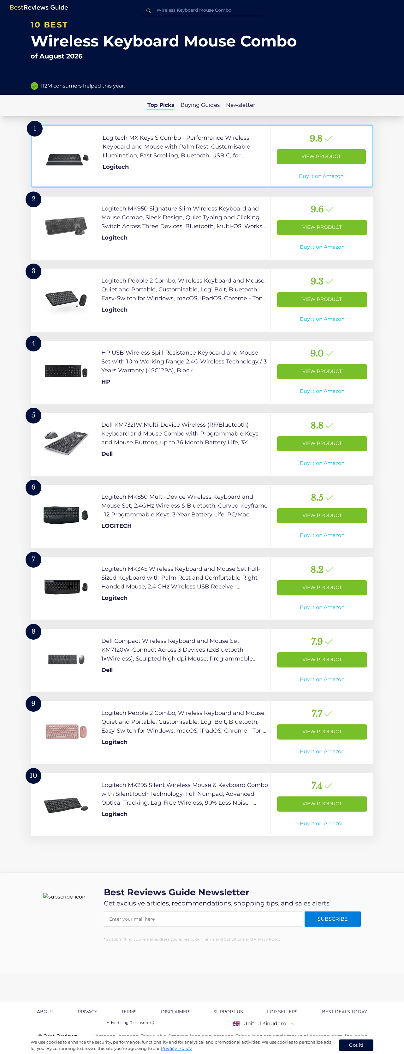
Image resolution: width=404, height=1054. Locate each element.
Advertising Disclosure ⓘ (130, 1022)
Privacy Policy (176, 1048)
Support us (228, 1011)
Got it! (356, 1045)
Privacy (87, 1011)
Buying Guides (200, 105)
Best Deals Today (344, 1011)
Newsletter (240, 105)
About (45, 1011)
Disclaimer (175, 1011)
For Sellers (282, 1011)
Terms (129, 1011)
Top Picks (160, 105)
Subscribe (333, 919)
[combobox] (202, 10)
